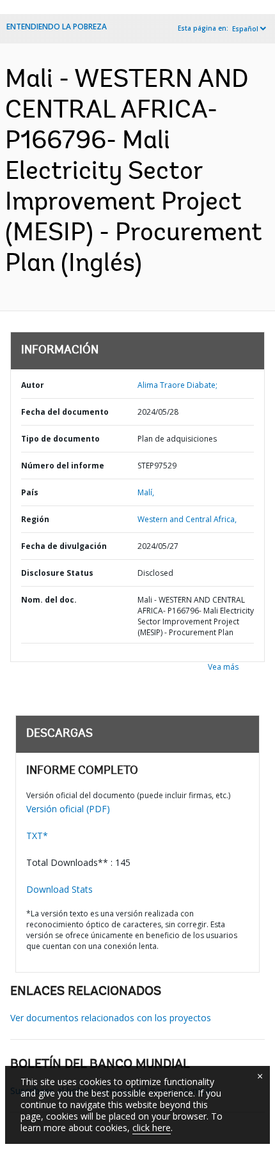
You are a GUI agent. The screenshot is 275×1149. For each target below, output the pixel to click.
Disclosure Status (57, 572)
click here (151, 1128)
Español (245, 28)
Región (35, 519)
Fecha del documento (65, 411)
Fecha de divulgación (64, 546)
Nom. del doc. (49, 599)
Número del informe (62, 465)
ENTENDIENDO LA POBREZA (56, 26)
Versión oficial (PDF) (68, 809)
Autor (32, 385)
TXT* (37, 835)
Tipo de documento (60, 438)
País (29, 492)
